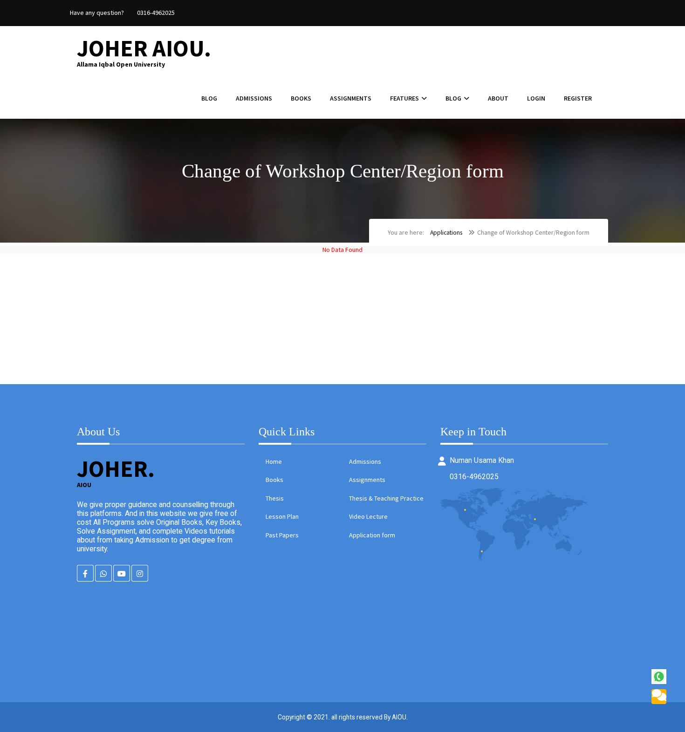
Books (301, 98)
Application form (372, 535)
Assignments (350, 98)
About (498, 98)
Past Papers (282, 535)
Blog (209, 98)
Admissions (254, 98)
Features (404, 98)
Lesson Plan (282, 516)
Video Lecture (368, 516)
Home (274, 461)
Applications (446, 232)
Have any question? (97, 12)
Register (578, 98)
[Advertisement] (279, 319)
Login (536, 98)
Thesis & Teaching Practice (386, 498)
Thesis (275, 498)
